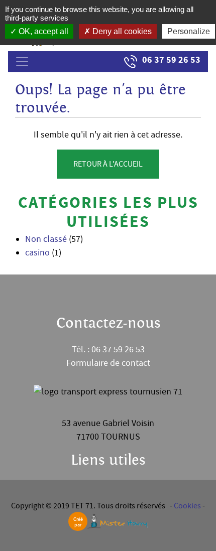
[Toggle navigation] (22, 62)
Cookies (187, 506)
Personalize (188, 31)
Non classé (46, 239)
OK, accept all (42, 31)
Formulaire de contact (108, 363)
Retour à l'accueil (108, 164)
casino (37, 252)
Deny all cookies (121, 31)
